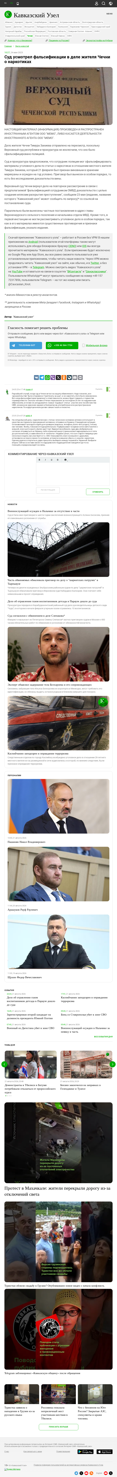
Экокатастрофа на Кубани (99, 40)
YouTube (17, 271)
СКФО (96, 31)
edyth (28, 416)
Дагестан (18, 27)
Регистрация (48, 490)
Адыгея (28, 22)
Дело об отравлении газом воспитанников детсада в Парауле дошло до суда (52, 601)
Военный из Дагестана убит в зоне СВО (30, 1028)
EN (11, 3)
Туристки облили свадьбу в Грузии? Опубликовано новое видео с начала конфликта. (54, 1285)
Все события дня (103, 1037)
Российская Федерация (34, 31)
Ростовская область (57, 31)
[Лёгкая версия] (18, 3)
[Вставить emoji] (65, 459)
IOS (84, 246)
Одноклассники (96, 271)
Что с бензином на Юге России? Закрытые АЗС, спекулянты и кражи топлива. (92, 1413)
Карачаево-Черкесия (79, 27)
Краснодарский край (100, 27)
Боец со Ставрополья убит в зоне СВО (83, 1014)
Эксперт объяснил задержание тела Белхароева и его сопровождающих (50, 684)
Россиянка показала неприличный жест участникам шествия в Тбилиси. (54, 1413)
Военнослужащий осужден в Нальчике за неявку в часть (85, 1029)
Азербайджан (40, 22)
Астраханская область (70, 22)
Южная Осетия (41, 36)
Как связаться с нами (32, 1451)
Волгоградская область (92, 22)
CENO (72, 246)
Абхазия (8, 22)
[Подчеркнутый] (51, 459)
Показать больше (58, 1427)
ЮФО (69, 36)
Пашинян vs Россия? (58, 40)
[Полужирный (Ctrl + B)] (39, 459)
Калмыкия (63, 27)
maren (28, 389)
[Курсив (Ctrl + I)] (45, 459)
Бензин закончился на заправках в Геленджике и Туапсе (80, 1086)
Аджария (19, 22)
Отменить (97, 492)
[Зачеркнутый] (58, 459)
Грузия (8, 27)
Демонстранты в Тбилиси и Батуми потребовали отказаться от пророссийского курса (30, 1088)
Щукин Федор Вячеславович (25, 977)
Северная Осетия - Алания (80, 31)
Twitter (94, 263)
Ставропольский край (15, 36)
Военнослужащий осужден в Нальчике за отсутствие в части (44, 511)
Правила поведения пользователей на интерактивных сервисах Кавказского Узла (68, 1465)
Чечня (30, 36)
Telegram (38, 267)
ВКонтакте (74, 271)
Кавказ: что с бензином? (19, 40)
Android (33, 241)
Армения (53, 22)
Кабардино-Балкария (46, 27)
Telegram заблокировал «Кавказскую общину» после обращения (42, 1373)
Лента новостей (22, 46)
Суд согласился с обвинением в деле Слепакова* (36, 615)
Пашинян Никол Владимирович (26, 842)
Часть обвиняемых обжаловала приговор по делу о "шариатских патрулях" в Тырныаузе (53, 581)
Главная (8, 46)
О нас (6, 1451)
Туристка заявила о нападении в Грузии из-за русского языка (19, 1411)
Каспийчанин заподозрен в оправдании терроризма (38, 753)
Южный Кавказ (58, 36)
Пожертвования (63, 1451)
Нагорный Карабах (13, 31)
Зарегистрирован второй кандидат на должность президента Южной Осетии (30, 1016)
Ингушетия (29, 27)
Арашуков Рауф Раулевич (23, 909)
